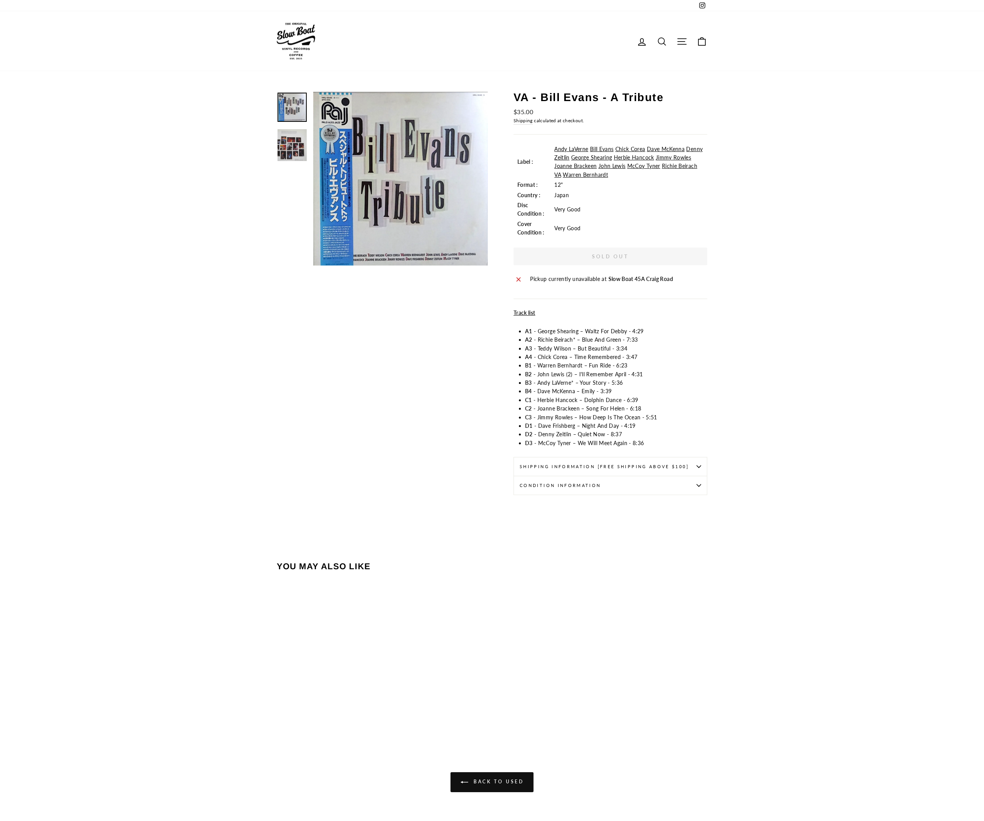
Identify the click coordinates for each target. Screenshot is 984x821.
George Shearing (591, 157)
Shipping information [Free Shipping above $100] (604, 466)
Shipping (523, 120)
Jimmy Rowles (673, 157)
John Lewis (612, 166)
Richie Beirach (679, 166)
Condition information (560, 485)
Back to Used (497, 781)
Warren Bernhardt (585, 174)
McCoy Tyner (643, 166)
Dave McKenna (666, 149)
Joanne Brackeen (575, 166)
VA (557, 174)
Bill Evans (602, 149)
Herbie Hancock (634, 157)
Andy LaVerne (571, 149)
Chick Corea (630, 149)
